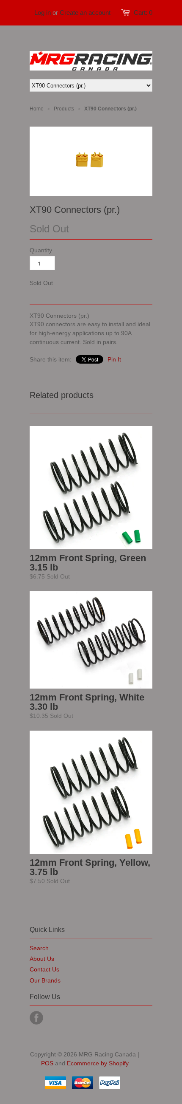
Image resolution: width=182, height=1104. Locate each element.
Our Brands (45, 980)
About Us (42, 958)
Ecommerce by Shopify (98, 1063)
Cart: (143, 12)
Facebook (36, 1018)
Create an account (85, 12)
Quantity (41, 250)
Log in (42, 12)
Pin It (114, 359)
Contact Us (44, 969)
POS (47, 1063)
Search (39, 948)
